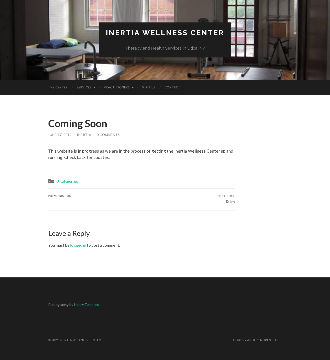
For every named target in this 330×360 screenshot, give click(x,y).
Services (84, 87)
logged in (78, 245)
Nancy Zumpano (86, 304)
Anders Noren (259, 340)
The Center (58, 87)
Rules (226, 199)
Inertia (84, 135)
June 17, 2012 (60, 135)
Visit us (149, 87)
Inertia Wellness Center (165, 33)
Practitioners (117, 87)
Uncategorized (67, 181)
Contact (172, 87)
